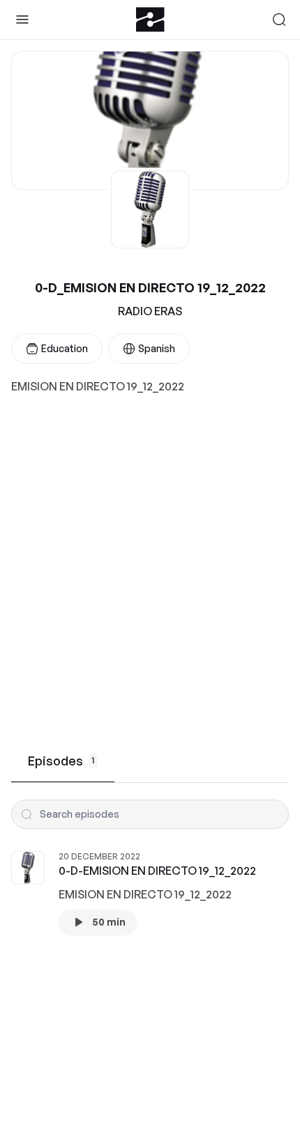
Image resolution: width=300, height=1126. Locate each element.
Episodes (61, 760)
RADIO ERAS (150, 311)
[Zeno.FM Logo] (150, 19)
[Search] (279, 19)
